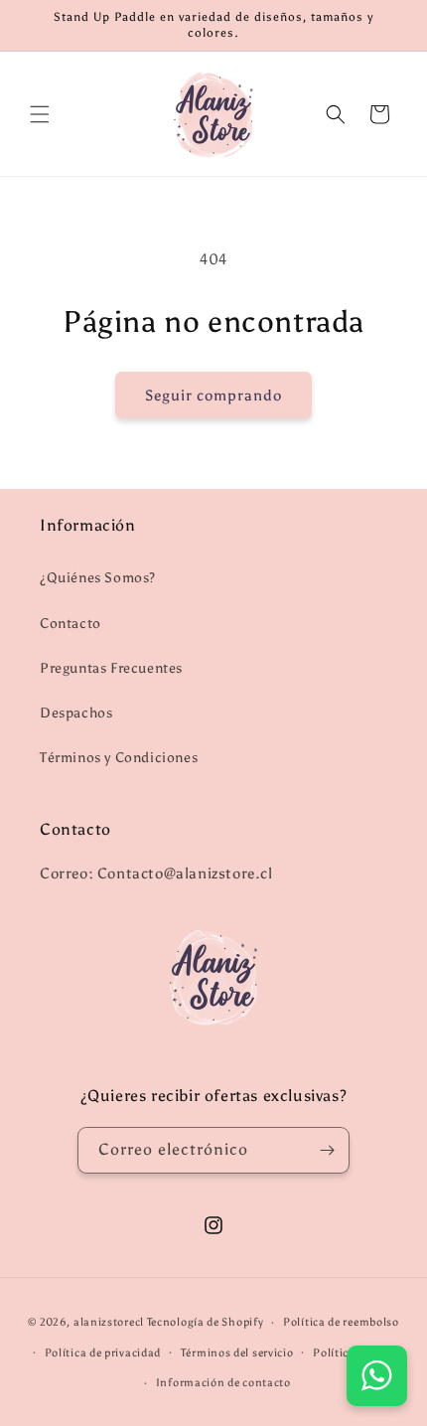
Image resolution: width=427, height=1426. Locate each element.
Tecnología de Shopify (205, 1322)
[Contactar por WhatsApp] (377, 1376)
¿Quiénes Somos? (98, 577)
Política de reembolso (341, 1322)
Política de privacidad (103, 1353)
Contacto (70, 623)
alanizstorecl (108, 1322)
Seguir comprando (213, 395)
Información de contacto (223, 1382)
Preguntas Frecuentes (111, 668)
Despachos (76, 713)
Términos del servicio (237, 1353)
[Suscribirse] (327, 1150)
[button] (40, 114)
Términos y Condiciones (119, 757)
